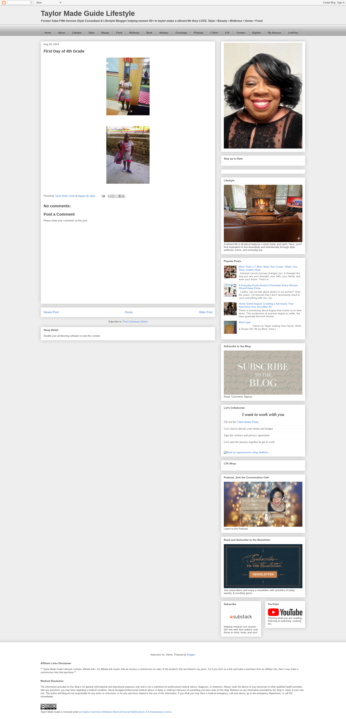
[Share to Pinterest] (123, 196)
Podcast (198, 32)
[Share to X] (116, 196)
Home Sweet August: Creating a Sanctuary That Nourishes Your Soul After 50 (266, 305)
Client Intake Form (247, 421)
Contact (241, 32)
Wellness (134, 32)
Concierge (181, 32)
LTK (227, 32)
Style (91, 32)
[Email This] (109, 196)
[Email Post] (103, 195)
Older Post (205, 312)
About (61, 32)
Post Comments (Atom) (135, 321)
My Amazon (274, 32)
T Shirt (214, 32)
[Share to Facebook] (120, 196)
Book (149, 32)
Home (48, 32)
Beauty (105, 32)
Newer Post (51, 312)
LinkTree (293, 32)
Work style (245, 322)
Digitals (256, 32)
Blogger (191, 654)
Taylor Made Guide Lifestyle (88, 13)
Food (119, 32)
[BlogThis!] (113, 196)
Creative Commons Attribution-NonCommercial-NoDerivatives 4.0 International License (126, 712)
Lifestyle (76, 32)
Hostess (163, 32)
